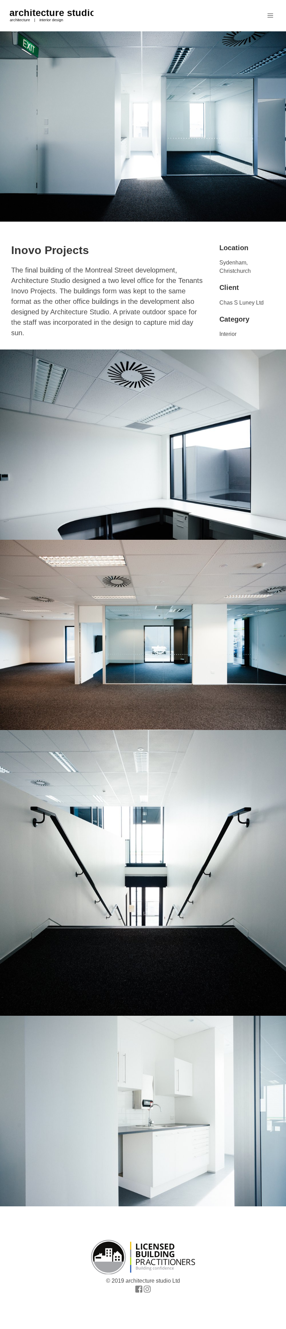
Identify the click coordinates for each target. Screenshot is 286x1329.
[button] (270, 15)
